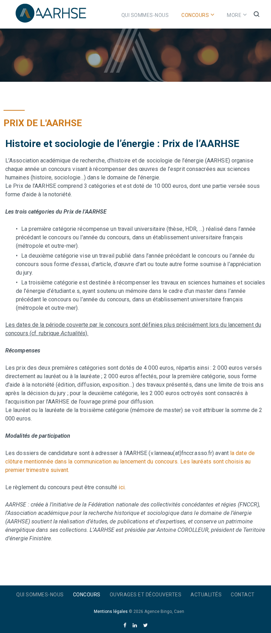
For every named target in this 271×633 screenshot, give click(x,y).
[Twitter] (145, 625)
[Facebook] (125, 625)
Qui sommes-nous (145, 15)
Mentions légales (111, 611)
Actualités (206, 594)
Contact (243, 594)
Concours (195, 15)
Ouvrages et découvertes (146, 594)
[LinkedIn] (135, 625)
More (234, 15)
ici (121, 487)
